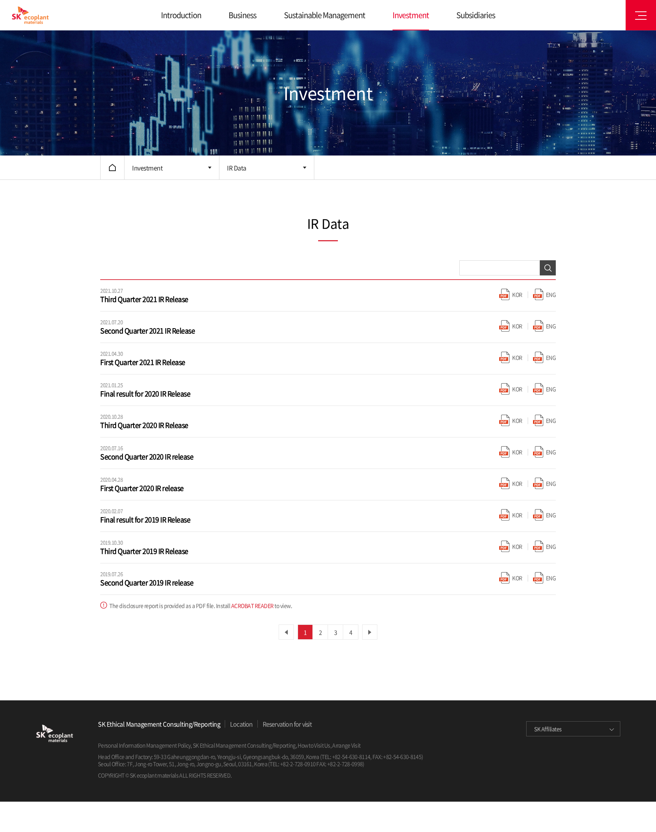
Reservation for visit (287, 724)
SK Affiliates (548, 729)
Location (241, 724)
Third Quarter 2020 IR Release (144, 425)
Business (242, 14)
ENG (551, 294)
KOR (517, 294)
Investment (411, 14)
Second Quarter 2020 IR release (146, 456)
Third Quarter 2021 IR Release (144, 299)
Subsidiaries (475, 14)
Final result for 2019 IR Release (145, 519)
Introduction (181, 14)
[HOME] (112, 168)
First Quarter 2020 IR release (142, 488)
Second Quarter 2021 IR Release (147, 331)
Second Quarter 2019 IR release (146, 582)
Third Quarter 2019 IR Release (144, 551)
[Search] (548, 267)
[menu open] (641, 15)
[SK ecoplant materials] (30, 15)
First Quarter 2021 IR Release (142, 362)
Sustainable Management (324, 14)
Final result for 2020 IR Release (145, 393)
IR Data (236, 167)
